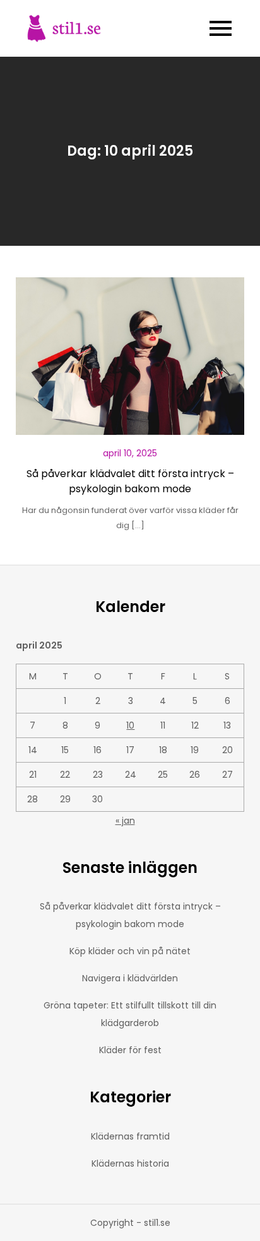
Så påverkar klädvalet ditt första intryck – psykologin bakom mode (130, 481)
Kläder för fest (130, 1050)
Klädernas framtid (130, 1136)
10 (130, 725)
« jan (125, 820)
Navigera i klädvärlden (130, 978)
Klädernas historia (130, 1163)
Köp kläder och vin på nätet (130, 951)
